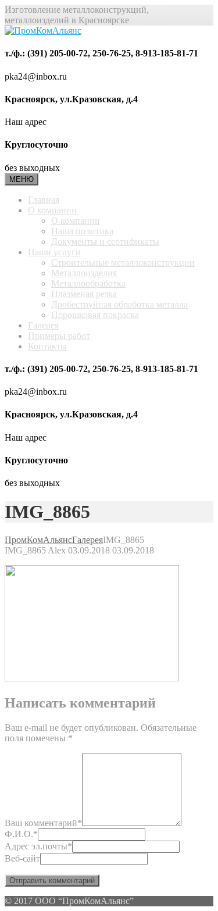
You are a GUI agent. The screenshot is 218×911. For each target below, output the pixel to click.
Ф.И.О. (21, 834)
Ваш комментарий (43, 823)
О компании (52, 210)
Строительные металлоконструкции (123, 262)
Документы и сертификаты (105, 241)
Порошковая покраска (95, 315)
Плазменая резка (84, 294)
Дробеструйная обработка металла (119, 304)
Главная (43, 200)
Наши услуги (54, 252)
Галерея (43, 325)
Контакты (47, 346)
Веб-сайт (22, 858)
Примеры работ (59, 336)
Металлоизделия (84, 273)
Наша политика (82, 231)
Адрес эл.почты (38, 846)
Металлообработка (88, 283)
